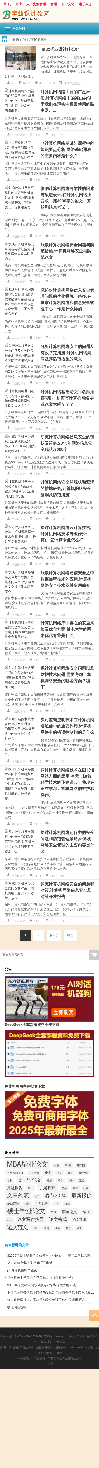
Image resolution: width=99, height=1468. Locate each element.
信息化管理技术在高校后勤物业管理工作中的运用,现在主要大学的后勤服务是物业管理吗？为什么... (50, 1299)
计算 (77, 564)
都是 (47, 1228)
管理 (53, 3)
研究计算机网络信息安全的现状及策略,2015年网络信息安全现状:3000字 (67, 443)
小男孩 (49, 1363)
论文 (9, 1220)
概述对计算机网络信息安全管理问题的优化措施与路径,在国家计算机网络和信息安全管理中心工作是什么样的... (67, 299)
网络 (89, 614)
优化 (84, 660)
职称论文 (69, 1211)
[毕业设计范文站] (49, 15)
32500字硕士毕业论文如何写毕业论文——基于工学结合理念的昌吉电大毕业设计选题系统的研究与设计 (50, 1255)
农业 (9, 1180)
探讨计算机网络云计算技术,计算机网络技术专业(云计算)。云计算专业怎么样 (66, 533)
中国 (68, 1165)
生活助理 (41, 1203)
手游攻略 (47, 1187)
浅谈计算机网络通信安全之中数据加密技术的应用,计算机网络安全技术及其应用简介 (67, 579)
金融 (57, 1228)
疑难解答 (59, 1341)
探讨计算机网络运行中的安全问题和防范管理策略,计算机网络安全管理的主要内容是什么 (67, 841)
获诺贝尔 (86, 921)
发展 (49, 1180)
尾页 (70, 935)
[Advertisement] (49, 1418)
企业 (18, 3)
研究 (89, 474)
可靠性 (85, 236)
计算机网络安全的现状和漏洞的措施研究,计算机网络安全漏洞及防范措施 (67, 488)
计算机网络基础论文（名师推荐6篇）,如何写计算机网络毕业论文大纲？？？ (67, 398)
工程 (81, 1180)
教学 (64, 1188)
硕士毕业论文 (26, 1210)
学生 (60, 1180)
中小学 (78, 824)
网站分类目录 (76, 1336)
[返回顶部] (94, 1315)
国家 (89, 338)
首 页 (7, 3)
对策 (77, 921)
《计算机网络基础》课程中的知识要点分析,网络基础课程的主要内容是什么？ (67, 149)
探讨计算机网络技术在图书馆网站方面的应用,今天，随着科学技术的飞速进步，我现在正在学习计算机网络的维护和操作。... (67, 782)
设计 (36, 1228)
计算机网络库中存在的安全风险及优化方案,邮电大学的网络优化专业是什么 (67, 629)
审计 (71, 1180)
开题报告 (15, 1187)
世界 (77, 236)
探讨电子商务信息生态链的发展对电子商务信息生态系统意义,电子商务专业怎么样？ (50, 1292)
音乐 (68, 1228)
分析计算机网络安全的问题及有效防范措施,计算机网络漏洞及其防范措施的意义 (67, 352)
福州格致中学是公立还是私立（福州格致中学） (41, 1277)
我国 (30, 1188)
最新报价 (81, 1195)
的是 (84, 519)
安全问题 (79, 281)
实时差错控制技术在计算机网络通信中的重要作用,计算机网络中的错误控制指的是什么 (67, 726)
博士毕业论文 (29, 1180)
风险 (79, 1228)
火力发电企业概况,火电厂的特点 (30, 1262)
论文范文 (17, 1227)
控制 (84, 761)
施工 (37, 1196)
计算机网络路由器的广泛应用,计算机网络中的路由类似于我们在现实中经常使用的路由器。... (67, 100)
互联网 (81, 1165)
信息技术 (83, 1173)
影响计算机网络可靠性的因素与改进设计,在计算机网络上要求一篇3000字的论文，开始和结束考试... (67, 197)
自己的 (86, 1212)
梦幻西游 (13, 1203)
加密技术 (79, 614)
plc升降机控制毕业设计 (23, 1270)
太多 (77, 519)
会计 (59, 1173)
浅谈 (27, 1203)
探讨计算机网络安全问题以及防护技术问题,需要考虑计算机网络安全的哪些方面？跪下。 (67, 677)
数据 (85, 1188)
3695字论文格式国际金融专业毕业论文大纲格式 (41, 1285)
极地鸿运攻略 (16, 1307)
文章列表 (18, 1195)
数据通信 (92, 180)
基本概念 (79, 180)
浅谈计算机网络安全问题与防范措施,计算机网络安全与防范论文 (67, 251)
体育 (70, 1173)
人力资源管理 (36, 3)
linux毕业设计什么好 (60, 49)
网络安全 (92, 281)
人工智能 (34, 1173)
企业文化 (67, 3)
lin (13, 83)
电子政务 (85, 3)
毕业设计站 (18, 135)
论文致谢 (79, 1219)
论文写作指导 (30, 1219)
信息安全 (79, 338)
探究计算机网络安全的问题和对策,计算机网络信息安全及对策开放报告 (67, 890)
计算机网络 (81, 135)
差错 (77, 761)
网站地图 (46, 1341)
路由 (92, 135)
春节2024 (55, 1195)
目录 (75, 428)
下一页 (54, 935)
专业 (77, 660)
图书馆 (88, 824)
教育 (75, 1188)
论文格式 (58, 1219)
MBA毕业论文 (72, 83)
